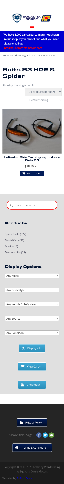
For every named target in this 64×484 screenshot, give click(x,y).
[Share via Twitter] (45, 435)
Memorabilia (13, 252)
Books (9, 246)
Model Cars (12, 240)
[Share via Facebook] (39, 435)
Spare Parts (12, 234)
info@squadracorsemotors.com (22, 48)
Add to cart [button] (34, 173)
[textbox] (32, 275)
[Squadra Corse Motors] (32, 13)
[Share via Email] (51, 435)
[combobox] (32, 275)
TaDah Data (24, 478)
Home (5, 55)
